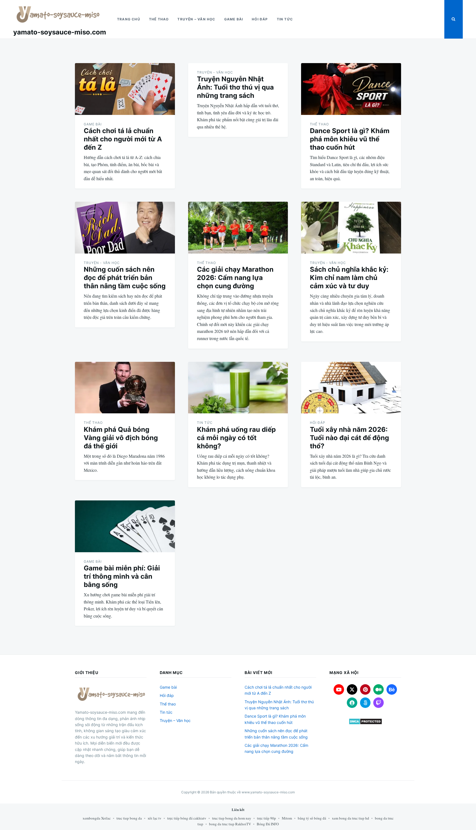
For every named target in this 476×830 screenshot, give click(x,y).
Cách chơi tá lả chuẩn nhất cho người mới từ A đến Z (123, 139)
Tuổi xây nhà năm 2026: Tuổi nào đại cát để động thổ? (349, 437)
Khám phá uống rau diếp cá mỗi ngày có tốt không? (236, 437)
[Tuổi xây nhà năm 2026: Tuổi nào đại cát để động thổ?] (351, 388)
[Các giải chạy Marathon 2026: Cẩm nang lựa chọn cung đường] (238, 228)
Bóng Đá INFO (268, 823)
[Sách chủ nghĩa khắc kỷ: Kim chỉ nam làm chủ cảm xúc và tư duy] (351, 228)
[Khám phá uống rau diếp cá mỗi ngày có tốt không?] (238, 388)
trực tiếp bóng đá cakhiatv (186, 818)
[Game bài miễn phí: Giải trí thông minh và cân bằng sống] (125, 526)
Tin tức (285, 19)
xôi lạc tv (154, 818)
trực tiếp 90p (266, 818)
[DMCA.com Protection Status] (365, 721)
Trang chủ (128, 19)
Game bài (233, 19)
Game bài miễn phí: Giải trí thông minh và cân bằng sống (122, 576)
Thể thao (159, 19)
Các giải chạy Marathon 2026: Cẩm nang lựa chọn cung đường (235, 277)
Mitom (287, 818)
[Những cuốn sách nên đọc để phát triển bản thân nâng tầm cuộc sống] (125, 228)
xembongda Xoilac (97, 818)
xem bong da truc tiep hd (350, 818)
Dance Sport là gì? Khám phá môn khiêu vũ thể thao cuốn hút (350, 139)
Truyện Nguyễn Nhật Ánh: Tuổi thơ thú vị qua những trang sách (235, 87)
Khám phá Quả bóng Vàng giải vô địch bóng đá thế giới (121, 437)
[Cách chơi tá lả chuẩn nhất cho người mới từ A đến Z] (125, 89)
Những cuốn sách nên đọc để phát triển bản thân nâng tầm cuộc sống (125, 277)
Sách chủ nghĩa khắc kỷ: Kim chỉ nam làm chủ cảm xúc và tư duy (349, 277)
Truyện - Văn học (215, 72)
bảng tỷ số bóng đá (312, 818)
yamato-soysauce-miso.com (59, 32)
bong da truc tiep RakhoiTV (230, 823)
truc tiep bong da (129, 818)
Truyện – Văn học (196, 19)
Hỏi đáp (260, 19)
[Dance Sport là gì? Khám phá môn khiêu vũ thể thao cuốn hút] (351, 89)
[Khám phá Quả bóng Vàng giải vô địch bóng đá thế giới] (125, 388)
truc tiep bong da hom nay (231, 818)
